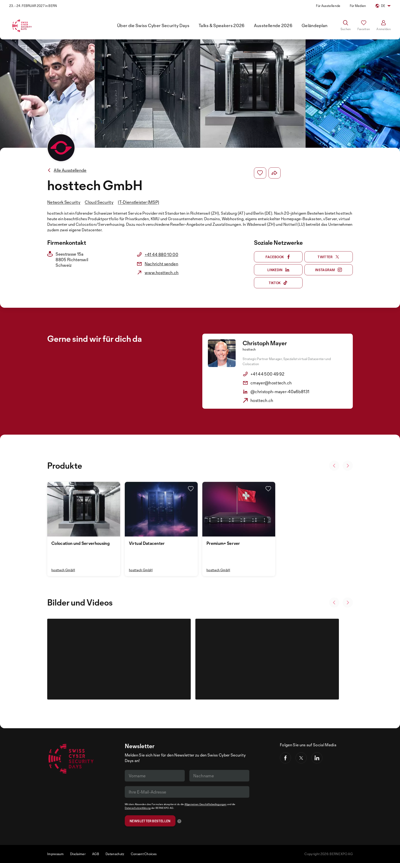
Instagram (325, 270)
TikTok (275, 283)
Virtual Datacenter (147, 543)
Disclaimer (78, 854)
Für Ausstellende (328, 6)
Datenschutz (115, 854)
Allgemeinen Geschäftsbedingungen (205, 804)
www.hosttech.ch (162, 272)
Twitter (325, 257)
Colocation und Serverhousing (80, 543)
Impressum (55, 854)
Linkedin (275, 270)
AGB (95, 854)
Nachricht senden (161, 263)
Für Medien (358, 6)
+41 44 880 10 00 (161, 254)
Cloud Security (99, 202)
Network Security (63, 202)
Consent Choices (144, 854)
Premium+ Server (223, 543)
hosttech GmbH (63, 570)
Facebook (275, 257)
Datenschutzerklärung (137, 808)
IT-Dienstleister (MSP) (138, 202)
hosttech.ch (261, 400)
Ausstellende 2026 (273, 25)
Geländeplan (315, 25)
